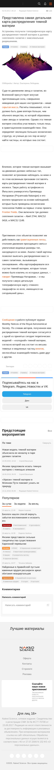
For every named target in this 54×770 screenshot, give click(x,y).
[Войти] (50, 4)
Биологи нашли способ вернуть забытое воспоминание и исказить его (21, 517)
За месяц (33, 504)
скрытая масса (10, 107)
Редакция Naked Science (28, 11)
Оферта (27, 658)
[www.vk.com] (18, 756)
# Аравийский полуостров (25, 578)
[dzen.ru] (30, 756)
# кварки (6, 555)
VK (27, 407)
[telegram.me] (36, 756)
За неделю (20, 504)
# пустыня (35, 581)
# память (6, 529)
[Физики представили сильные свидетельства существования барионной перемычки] (48, 540)
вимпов (40, 348)
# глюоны (7, 552)
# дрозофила (34, 525)
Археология (7, 578)
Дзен (27, 400)
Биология (7, 525)
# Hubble (14, 47)
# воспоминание (20, 525)
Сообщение (8, 320)
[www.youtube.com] (24, 756)
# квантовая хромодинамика (24, 552)
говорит (6, 276)
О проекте (27, 669)
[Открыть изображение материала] (27, 65)
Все (50, 431)
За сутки (6, 504)
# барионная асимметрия (30, 548)
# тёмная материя (37, 47)
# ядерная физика (10, 559)
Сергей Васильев (26, 461)
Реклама (27, 674)
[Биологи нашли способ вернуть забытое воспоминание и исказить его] (48, 518)
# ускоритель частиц (21, 555)
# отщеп (24, 581)
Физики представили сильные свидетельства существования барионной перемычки (19, 540)
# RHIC (14, 548)
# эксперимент (19, 529)
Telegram (27, 394)
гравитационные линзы (33, 239)
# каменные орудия (11, 581)
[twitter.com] (11, 756)
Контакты (27, 664)
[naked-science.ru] (42, 756)
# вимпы (24, 47)
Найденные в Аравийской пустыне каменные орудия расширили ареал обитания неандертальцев (21, 570)
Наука (5, 47)
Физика (6, 548)
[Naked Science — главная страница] (14, 3)
